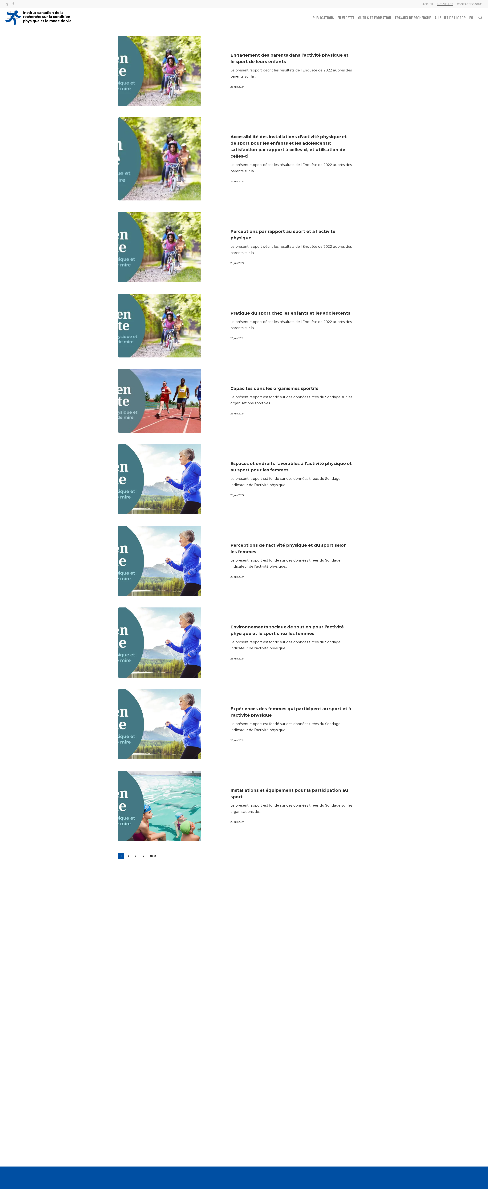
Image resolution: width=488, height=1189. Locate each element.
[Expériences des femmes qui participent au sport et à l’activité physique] (159, 724)
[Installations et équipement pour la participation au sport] (159, 806)
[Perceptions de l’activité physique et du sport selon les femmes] (159, 561)
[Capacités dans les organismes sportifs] (159, 401)
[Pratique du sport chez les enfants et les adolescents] (159, 325)
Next (153, 855)
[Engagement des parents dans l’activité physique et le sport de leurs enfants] (159, 71)
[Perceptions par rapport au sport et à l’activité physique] (159, 247)
